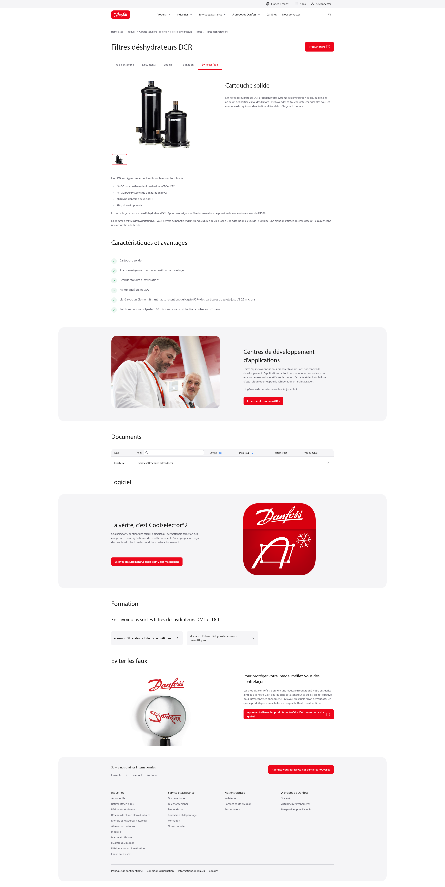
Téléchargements (178, 804)
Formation (187, 64)
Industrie (116, 831)
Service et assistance (181, 793)
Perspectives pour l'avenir (296, 809)
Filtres (199, 31)
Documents (149, 64)
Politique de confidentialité (127, 871)
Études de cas (175, 809)
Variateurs (230, 798)
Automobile (118, 798)
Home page (117, 31)
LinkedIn (116, 775)
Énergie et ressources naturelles (129, 820)
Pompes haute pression (238, 804)
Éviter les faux (210, 64)
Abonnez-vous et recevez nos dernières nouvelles (301, 769)
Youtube (152, 775)
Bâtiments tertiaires (122, 804)
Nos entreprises (235, 793)
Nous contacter (176, 826)
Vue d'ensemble (124, 64)
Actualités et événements (295, 804)
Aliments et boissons (123, 826)
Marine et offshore (121, 837)
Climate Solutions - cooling (153, 31)
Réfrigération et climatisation (128, 848)
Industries (117, 793)
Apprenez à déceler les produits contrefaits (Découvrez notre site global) (285, 714)
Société (285, 798)
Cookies (213, 871)
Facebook (137, 775)
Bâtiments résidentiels (124, 809)
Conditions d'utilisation (160, 871)
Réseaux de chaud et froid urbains (130, 815)
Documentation (177, 798)
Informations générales (191, 871)
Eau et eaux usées (121, 854)
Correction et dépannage (182, 815)
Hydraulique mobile (122, 843)
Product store (232, 809)
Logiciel (168, 64)
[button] (299, 4)
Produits (131, 31)
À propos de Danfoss (294, 793)
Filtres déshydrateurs (181, 31)
